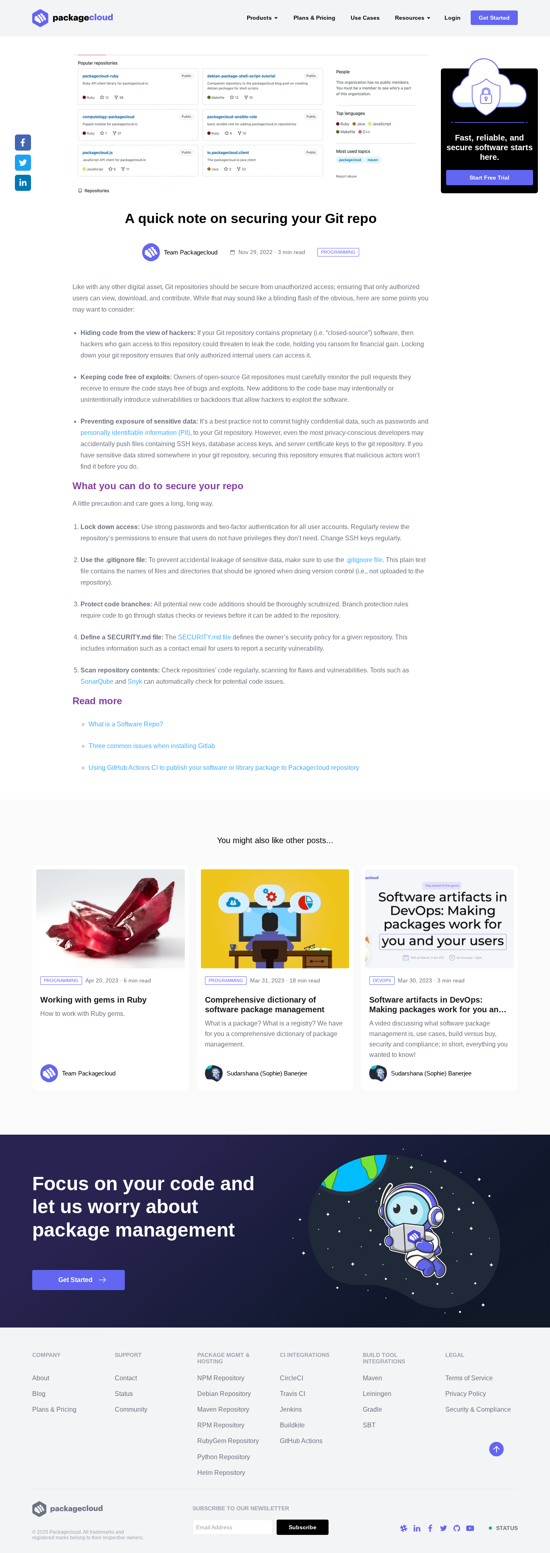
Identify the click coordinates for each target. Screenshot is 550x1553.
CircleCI (291, 1378)
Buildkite (292, 1425)
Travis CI (292, 1393)
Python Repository (223, 1457)
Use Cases (365, 17)
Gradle (372, 1409)
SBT (369, 1425)
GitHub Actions (301, 1440)
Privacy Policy (465, 1393)
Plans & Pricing (314, 17)
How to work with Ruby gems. (82, 1013)
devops (382, 980)
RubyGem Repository (228, 1440)
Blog (38, 1393)
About (40, 1378)
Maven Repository (223, 1409)
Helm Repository (221, 1472)
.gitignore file (364, 559)
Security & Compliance (478, 1409)
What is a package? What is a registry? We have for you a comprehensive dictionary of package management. (274, 1034)
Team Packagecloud (190, 252)
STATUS (507, 1528)
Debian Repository (224, 1393)
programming (338, 252)
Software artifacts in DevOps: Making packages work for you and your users (436, 1009)
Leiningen (377, 1393)
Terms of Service (469, 1378)
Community (131, 1409)
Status (124, 1393)
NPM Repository (220, 1378)
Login (453, 17)
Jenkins (291, 1409)
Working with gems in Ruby (93, 999)
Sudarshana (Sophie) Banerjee (267, 1073)
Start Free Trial (489, 177)
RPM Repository (220, 1425)
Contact (126, 1378)
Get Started (494, 17)
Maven (372, 1378)
